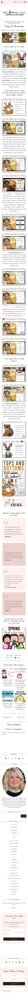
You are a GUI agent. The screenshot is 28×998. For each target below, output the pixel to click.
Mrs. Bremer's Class (17, 990)
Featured (14, 859)
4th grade (14, 832)
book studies (21, 21)
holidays (14, 865)
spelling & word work (14, 878)
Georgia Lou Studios (17, 991)
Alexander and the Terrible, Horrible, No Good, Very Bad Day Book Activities (20, 684)
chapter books (14, 846)
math (14, 870)
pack (13, 194)
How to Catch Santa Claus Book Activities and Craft (7, 682)
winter (14, 891)
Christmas (14, 849)
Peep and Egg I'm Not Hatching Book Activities (20, 706)
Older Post (21, 717)
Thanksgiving (14, 886)
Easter (14, 854)
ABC (14, 835)
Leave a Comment (21, 30)
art (14, 838)
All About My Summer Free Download (8, 705)
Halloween (14, 862)
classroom (14, 851)
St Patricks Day (14, 883)
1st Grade (6, 21)
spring (18, 23)
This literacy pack (8, 307)
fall (14, 857)
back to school (14, 840)
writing (14, 894)
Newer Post (7, 717)
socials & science (14, 875)
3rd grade (14, 830)
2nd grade (13, 21)
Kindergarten (12, 23)
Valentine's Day (14, 889)
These (6, 253)
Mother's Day (14, 873)
